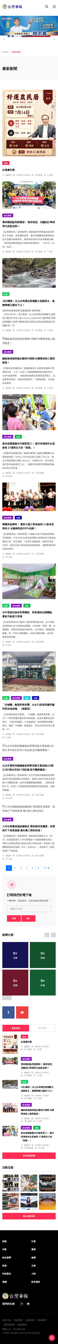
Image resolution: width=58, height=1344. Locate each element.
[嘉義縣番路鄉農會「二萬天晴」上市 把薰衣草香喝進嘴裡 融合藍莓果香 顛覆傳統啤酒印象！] (29, 1201)
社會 (6, 294)
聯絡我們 (42, 1320)
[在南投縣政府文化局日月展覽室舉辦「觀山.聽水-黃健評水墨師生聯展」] (29, 1183)
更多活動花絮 (29, 1216)
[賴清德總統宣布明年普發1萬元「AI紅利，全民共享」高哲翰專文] (47, 1201)
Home (5, 52)
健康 (27, 698)
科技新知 (6, 1273)
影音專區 (35, 1282)
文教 (18, 518)
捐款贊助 (18, 1320)
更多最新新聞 (29, 1156)
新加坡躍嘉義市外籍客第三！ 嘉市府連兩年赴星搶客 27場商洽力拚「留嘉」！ (37, 1137)
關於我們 (30, 1320)
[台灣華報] (12, 6)
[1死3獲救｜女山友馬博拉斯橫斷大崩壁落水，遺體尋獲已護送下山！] (29, 273)
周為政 (8, 734)
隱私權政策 (9, 1324)
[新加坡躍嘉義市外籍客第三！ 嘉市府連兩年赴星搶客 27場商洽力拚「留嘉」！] (29, 412)
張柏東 (8, 330)
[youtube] (22, 1012)
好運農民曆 (8, 170)
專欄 (4, 1282)
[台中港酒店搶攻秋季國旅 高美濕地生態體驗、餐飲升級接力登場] (29, 581)
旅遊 (18, 437)
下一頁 (47, 868)
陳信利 (8, 252)
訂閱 (14, 918)
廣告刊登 (6, 1320)
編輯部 (8, 175)
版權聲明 (22, 1324)
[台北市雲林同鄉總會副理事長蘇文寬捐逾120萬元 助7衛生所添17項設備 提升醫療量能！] (29, 748)
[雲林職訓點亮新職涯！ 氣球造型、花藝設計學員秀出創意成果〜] (29, 195)
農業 (33, 1249)
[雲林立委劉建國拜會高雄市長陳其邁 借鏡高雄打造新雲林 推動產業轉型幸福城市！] (10, 1183)
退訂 (28, 918)
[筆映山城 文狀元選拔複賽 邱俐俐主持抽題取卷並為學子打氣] (10, 1201)
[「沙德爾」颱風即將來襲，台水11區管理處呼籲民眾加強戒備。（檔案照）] (29, 671)
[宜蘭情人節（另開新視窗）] (29, 26)
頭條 (6, 163)
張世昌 (8, 642)
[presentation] (4, 39)
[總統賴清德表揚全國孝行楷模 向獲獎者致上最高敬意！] (29, 341)
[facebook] (8, 1012)
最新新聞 (16, 1028)
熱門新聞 (42, 1028)
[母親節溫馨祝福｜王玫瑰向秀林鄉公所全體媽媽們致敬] (47, 1183)
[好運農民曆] (29, 123)
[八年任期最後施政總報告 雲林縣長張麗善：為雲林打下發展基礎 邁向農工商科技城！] (29, 809)
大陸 (33, 1273)
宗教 (4, 1249)
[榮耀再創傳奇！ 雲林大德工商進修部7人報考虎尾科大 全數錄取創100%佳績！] (29, 497)
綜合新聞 (7, 215)
